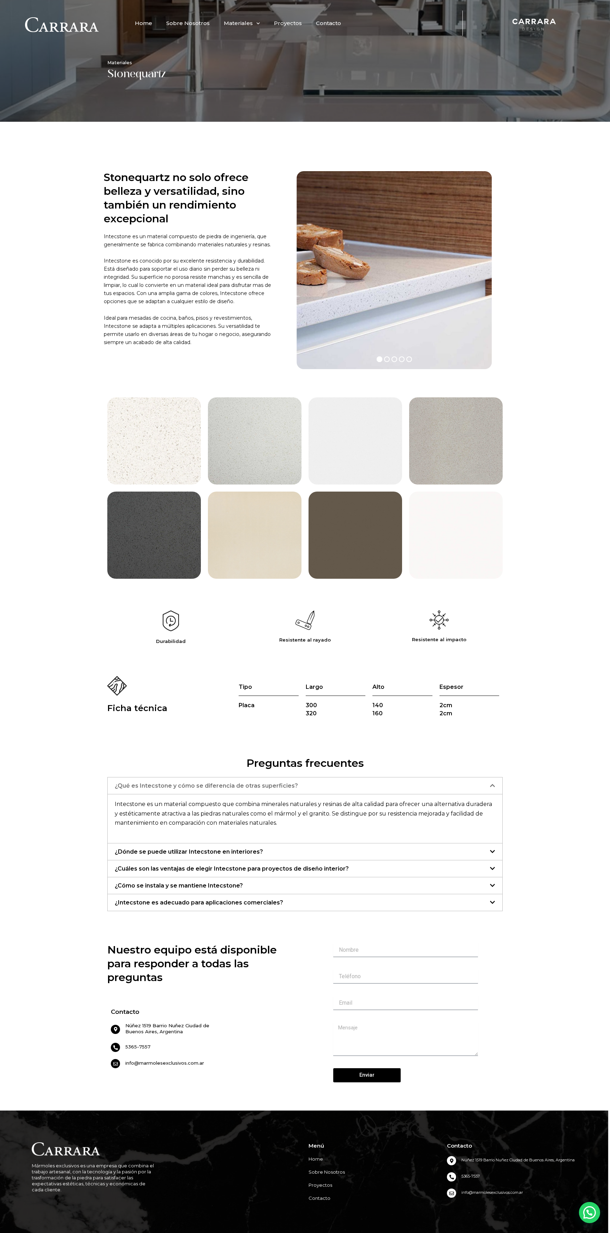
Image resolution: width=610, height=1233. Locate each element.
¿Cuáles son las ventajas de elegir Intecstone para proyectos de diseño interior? (232, 868)
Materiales (238, 23)
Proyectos (288, 23)
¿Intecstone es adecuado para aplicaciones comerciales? (199, 902)
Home (143, 23)
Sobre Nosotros (188, 23)
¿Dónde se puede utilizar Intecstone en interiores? (189, 851)
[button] (305, 785)
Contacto (328, 23)
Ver (154, 448)
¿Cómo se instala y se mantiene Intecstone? (179, 885)
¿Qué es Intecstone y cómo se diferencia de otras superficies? (206, 785)
